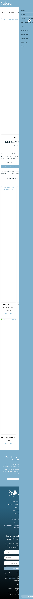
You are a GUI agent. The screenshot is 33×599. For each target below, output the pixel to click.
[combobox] (16, 563)
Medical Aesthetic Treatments (16, 504)
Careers (10, 588)
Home (3, 12)
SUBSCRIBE (17, 568)
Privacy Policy (12, 578)
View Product (9, 313)
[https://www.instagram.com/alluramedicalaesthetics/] (17, 584)
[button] (29, 20)
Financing (16, 513)
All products (10, 12)
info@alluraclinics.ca (16, 519)
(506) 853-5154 (16, 522)
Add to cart (10, 166)
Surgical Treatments (16, 501)
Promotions (16, 510)
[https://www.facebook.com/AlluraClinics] (15, 584)
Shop (16, 507)
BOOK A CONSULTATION (16, 479)
